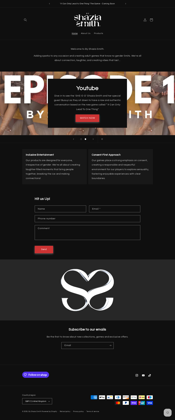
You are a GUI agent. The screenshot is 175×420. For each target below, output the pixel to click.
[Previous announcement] (49, 4)
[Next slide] (93, 139)
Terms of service (92, 411)
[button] (25, 20)
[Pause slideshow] (101, 139)
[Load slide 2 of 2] (85, 139)
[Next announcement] (125, 4)
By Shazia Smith (35, 411)
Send (44, 249)
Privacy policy (78, 411)
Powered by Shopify (49, 411)
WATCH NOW (87, 118)
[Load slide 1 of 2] (81, 139)
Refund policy (65, 411)
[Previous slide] (73, 139)
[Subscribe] (110, 345)
